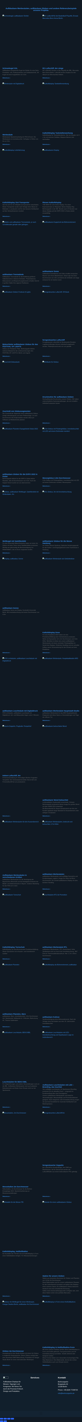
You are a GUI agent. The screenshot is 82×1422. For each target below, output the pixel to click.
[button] (41, 1413)
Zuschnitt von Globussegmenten (16, 411)
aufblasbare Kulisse (51, 1017)
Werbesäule (7, 135)
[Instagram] (5, 1397)
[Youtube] (11, 1397)
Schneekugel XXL (10, 68)
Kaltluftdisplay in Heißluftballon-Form (58, 1347)
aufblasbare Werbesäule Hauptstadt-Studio (60, 711)
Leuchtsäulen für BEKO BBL (14, 1082)
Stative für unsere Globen (53, 1276)
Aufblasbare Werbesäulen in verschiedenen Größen (14, 876)
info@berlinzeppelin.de (66, 1393)
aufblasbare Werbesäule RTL (54, 947)
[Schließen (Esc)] (12, 1419)
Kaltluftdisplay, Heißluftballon (15, 1251)
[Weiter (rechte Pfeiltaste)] (5, 1421)
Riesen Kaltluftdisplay (51, 202)
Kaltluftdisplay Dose (51, 633)
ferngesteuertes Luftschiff (53, 340)
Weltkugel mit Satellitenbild (14, 541)
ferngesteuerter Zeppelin (53, 1165)
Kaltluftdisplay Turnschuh (13, 947)
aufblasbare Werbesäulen (53, 874)
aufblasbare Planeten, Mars (14, 1014)
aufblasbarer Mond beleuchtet (55, 800)
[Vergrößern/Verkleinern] (1, 1419)
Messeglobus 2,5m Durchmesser (56, 478)
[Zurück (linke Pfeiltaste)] (1, 1421)
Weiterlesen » (6, 78)
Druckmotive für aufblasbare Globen (58, 397)
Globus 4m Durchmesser (13, 1351)
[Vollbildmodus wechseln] (5, 1419)
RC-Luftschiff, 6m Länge (52, 68)
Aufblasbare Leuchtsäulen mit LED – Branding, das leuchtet (58, 1086)
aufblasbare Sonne (10, 608)
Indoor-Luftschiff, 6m (11, 776)
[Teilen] (8, 1419)
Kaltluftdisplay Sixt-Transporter (15, 202)
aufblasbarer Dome (50, 271)
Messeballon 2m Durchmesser (15, 1187)
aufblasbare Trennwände (13, 274)
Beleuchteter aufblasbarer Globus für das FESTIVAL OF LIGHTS (20, 345)
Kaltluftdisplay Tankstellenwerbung (57, 133)
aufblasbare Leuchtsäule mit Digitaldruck (20, 711)
